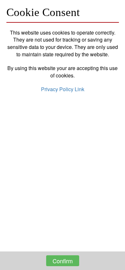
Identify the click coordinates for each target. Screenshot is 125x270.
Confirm (63, 261)
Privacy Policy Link (62, 89)
